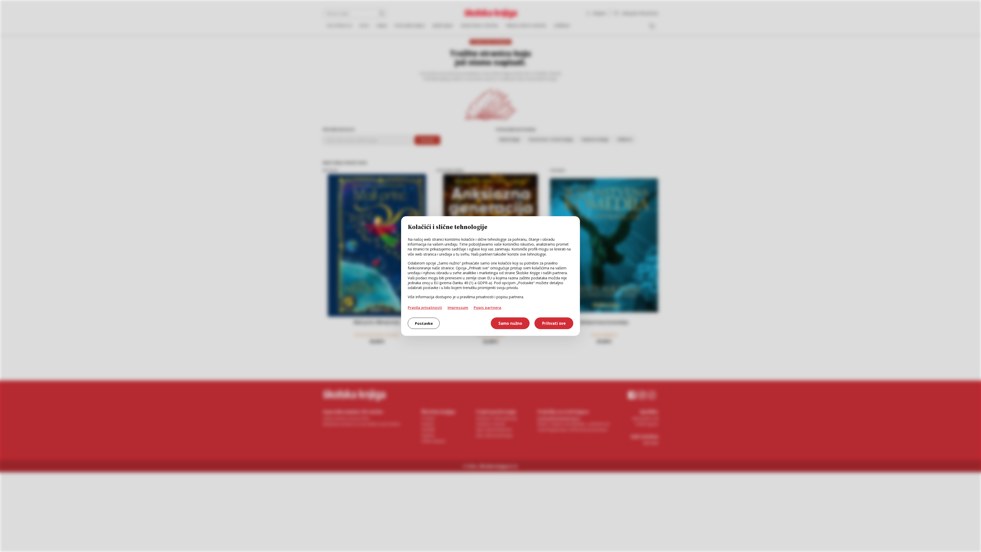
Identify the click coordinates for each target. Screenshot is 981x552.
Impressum (458, 307)
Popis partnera (487, 307)
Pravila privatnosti (425, 307)
